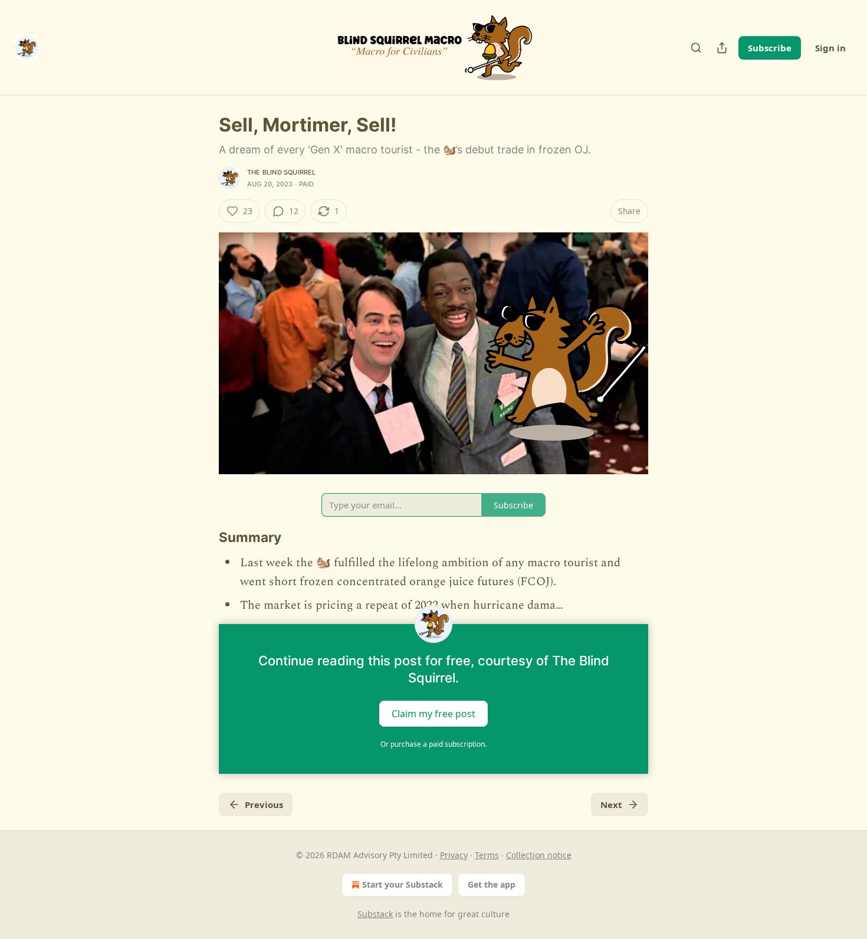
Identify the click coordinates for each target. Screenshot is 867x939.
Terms (487, 855)
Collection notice (539, 855)
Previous (264, 804)
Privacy (454, 855)
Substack (375, 914)
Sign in (830, 48)
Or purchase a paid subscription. (433, 744)
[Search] (696, 48)
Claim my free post (433, 713)
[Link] (202, 537)
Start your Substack (402, 884)
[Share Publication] (722, 48)
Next (611, 804)
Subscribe (770, 48)
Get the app (491, 884)
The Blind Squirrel (281, 172)
